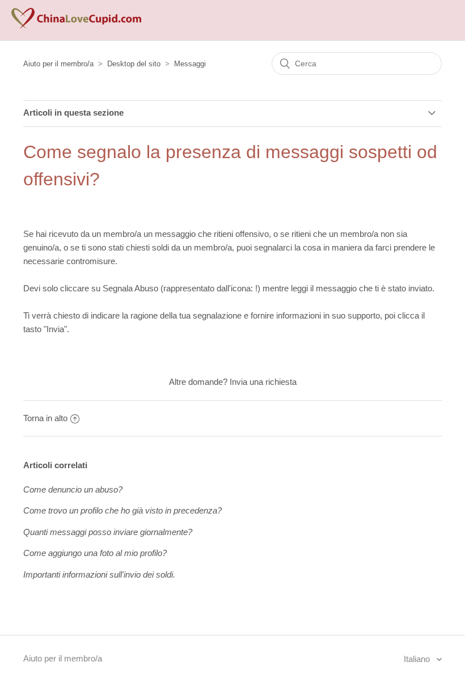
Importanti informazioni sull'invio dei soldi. (99, 574)
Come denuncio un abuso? (72, 489)
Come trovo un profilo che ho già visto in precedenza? (122, 510)
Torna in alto (45, 418)
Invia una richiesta (263, 382)
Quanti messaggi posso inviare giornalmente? (107, 532)
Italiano (418, 659)
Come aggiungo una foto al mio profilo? (95, 553)
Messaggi (190, 64)
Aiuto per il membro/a (58, 64)
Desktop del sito (133, 64)
